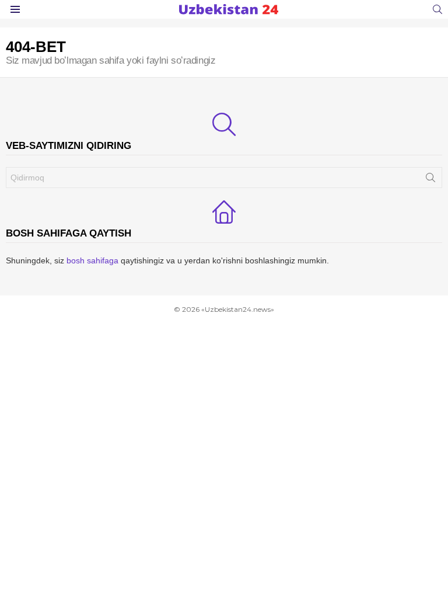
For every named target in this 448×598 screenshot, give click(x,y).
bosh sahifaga (92, 260)
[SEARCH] (437, 9)
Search (430, 180)
